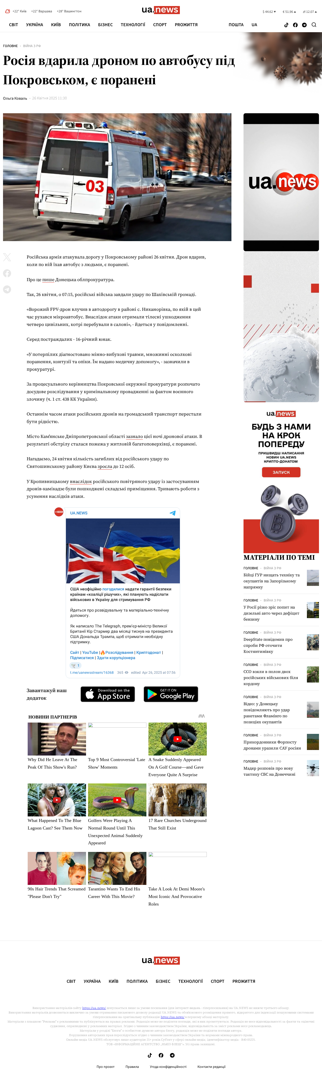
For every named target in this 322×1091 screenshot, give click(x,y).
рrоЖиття (186, 25)
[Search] (314, 25)
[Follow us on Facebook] (295, 25)
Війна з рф (32, 46)
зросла (105, 466)
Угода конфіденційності (168, 1066)
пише (48, 279)
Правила (132, 1066)
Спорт (160, 25)
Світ (13, 25)
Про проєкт (105, 1066)
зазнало (134, 436)
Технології (133, 25)
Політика (79, 25)
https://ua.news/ (94, 1008)
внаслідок (81, 481)
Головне (10, 46)
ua (254, 25)
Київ (56, 25)
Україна (34, 25)
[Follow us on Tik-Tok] (286, 25)
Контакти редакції (211, 1066)
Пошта (236, 25)
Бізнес (105, 25)
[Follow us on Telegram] (304, 25)
